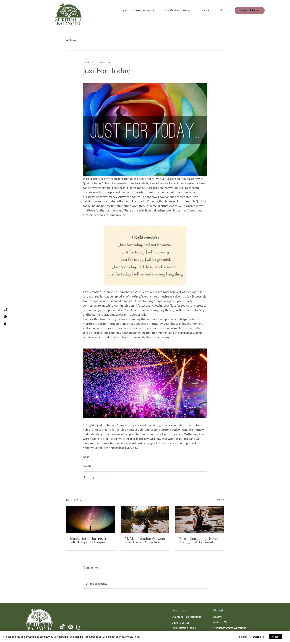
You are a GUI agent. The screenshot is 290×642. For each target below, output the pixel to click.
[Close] (286, 636)
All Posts (71, 40)
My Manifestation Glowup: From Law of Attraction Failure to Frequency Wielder (145, 540)
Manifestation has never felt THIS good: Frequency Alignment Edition (90, 540)
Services (179, 610)
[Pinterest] (5, 316)
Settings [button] (243, 636)
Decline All (258, 636)
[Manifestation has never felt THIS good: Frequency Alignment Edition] (90, 519)
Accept (275, 636)
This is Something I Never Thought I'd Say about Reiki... (198, 540)
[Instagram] (5, 309)
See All (220, 499)
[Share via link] (109, 477)
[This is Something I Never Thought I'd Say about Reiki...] (199, 519)
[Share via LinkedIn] (101, 477)
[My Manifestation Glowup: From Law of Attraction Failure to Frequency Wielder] (145, 519)
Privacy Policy (132, 636)
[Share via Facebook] (84, 477)
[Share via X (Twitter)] (92, 477)
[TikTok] (5, 324)
